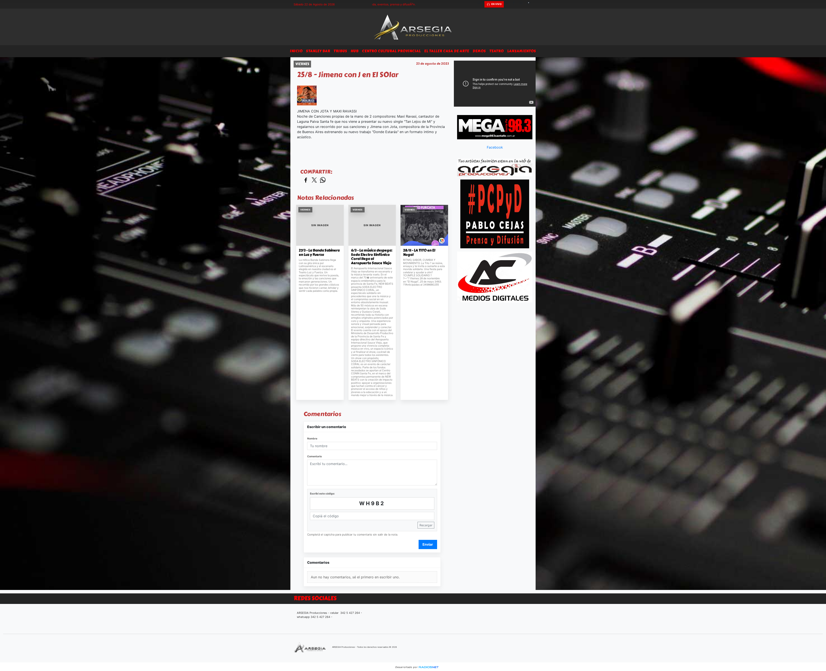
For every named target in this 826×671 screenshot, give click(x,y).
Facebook (495, 147)
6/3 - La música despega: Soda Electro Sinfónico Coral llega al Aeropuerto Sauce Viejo (371, 256)
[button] (480, 4)
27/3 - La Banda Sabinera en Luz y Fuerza (319, 252)
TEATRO (496, 51)
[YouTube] (530, 4)
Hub (355, 51)
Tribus (340, 51)
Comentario (314, 456)
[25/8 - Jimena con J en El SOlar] (307, 95)
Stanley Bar (318, 51)
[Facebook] (515, 4)
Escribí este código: (322, 493)
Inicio (296, 51)
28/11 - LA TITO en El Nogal (419, 252)
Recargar (425, 525)
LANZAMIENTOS (521, 51)
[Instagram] (522, 4)
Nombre (312, 438)
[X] (507, 4)
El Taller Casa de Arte (446, 51)
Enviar (427, 544)
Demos (479, 51)
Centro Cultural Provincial (391, 51)
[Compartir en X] (314, 180)
